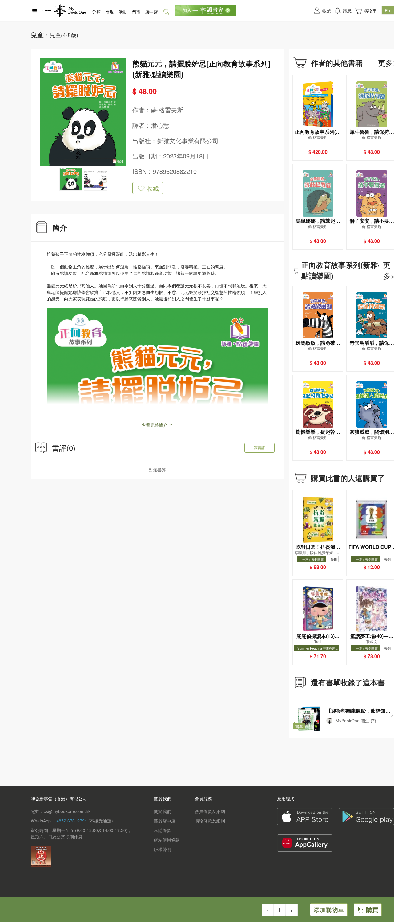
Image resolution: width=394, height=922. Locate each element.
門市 (136, 12)
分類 (96, 12)
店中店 (151, 12)
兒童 (37, 34)
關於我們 (162, 811)
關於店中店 (164, 821)
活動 (123, 12)
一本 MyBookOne (64, 10)
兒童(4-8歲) (64, 35)
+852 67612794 (71, 821)
